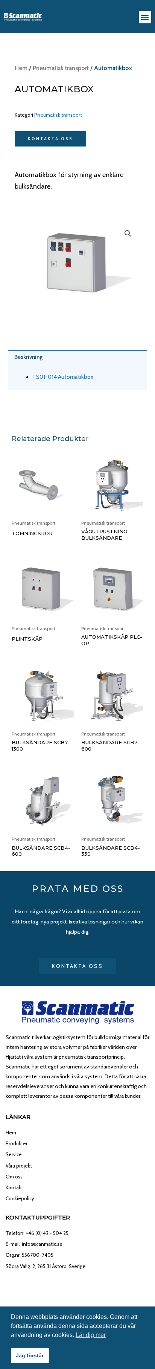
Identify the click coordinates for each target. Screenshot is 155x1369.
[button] (145, 17)
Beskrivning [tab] (28, 357)
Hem (21, 68)
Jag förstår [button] (30, 1355)
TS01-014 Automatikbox (62, 377)
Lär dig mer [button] (91, 1335)
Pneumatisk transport (61, 68)
